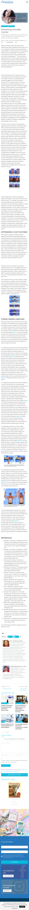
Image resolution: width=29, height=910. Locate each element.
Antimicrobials (5, 703)
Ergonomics (11, 26)
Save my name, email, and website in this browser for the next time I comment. (14, 761)
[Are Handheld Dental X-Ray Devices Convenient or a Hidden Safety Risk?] (21, 718)
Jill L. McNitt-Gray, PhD (8, 40)
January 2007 (8, 779)
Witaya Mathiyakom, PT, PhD (18, 666)
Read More (15, 908)
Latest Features (5, 26)
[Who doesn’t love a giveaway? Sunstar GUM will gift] (14, 823)
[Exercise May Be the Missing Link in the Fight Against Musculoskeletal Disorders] (21, 699)
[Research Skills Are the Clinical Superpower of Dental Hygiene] (7, 718)
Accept (22, 906)
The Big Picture (7, 688)
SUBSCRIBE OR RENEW (14, 774)
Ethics (3, 721)
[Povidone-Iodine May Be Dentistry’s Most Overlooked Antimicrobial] (7, 699)
